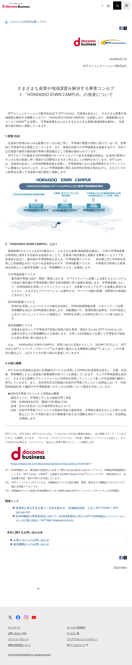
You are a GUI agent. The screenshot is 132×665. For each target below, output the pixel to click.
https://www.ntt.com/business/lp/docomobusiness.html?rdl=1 (51, 464)
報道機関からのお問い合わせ (31, 544)
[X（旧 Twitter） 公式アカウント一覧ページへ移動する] (10, 617)
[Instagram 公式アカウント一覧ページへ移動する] (26, 617)
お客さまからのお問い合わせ (31, 540)
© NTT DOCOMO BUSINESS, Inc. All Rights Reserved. (29, 654)
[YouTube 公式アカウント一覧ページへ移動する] (34, 617)
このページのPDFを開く (24, 22)
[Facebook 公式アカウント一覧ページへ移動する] (18, 617)
